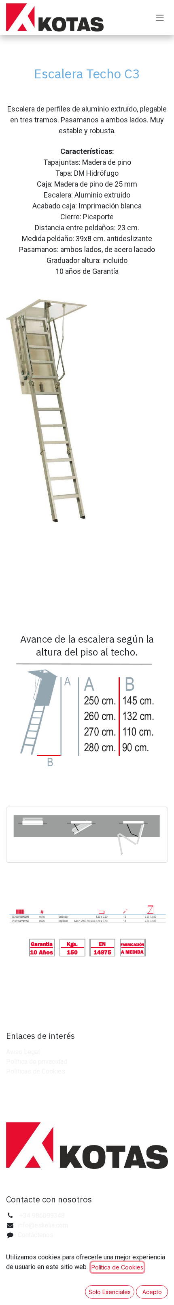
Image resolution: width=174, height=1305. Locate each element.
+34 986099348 (42, 1215)
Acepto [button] (152, 1291)
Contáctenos (35, 1235)
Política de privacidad (36, 1061)
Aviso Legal (23, 1052)
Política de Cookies (117, 1267)
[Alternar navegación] (160, 17)
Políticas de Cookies (35, 1071)
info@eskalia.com (43, 1225)
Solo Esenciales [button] (110, 1291)
